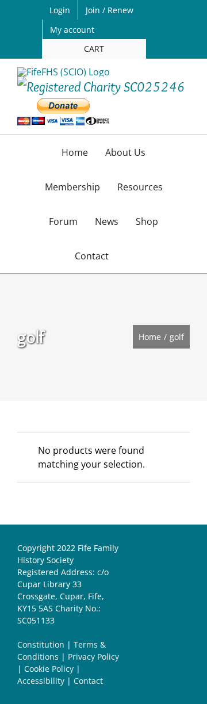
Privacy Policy (93, 656)
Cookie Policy (49, 668)
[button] (129, 256)
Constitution (40, 644)
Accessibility (40, 680)
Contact (88, 680)
